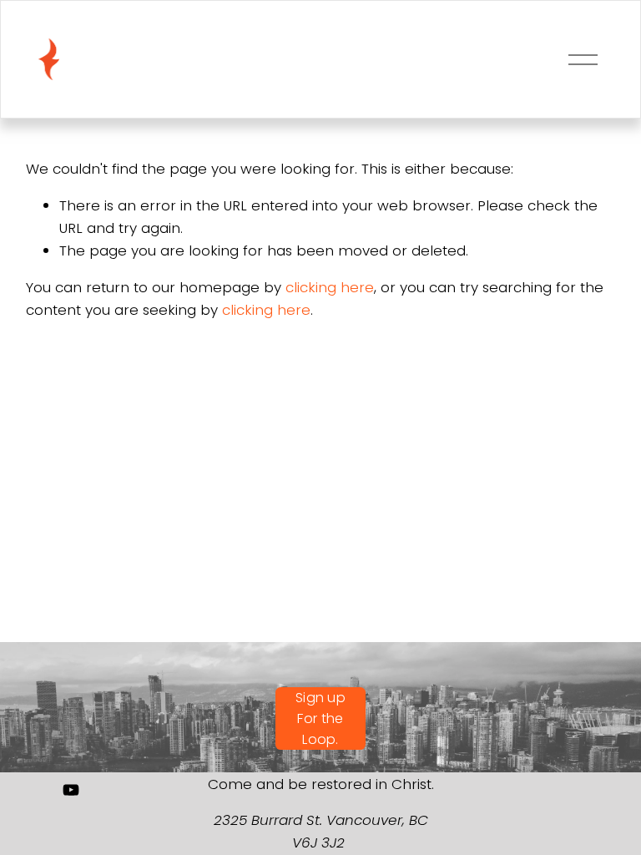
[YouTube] (71, 790)
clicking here (329, 287)
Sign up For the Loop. (320, 718)
